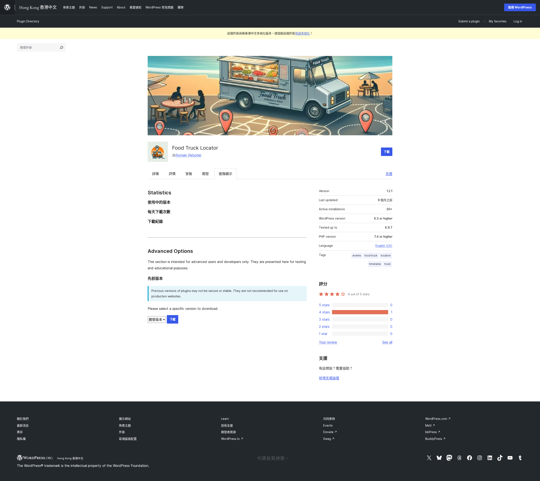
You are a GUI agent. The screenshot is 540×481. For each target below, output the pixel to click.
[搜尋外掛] (61, 47)
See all (387, 342)
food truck (370, 255)
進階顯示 (225, 174)
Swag (329, 438)
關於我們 (23, 418)
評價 (172, 174)
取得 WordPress (520, 7)
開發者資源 (228, 432)
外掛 (122, 432)
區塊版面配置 (128, 438)
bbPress (432, 432)
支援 (389, 174)
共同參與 (329, 418)
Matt (430, 425)
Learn (225, 418)
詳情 (155, 174)
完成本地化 (302, 33)
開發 (205, 174)
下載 (387, 151)
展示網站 (125, 418)
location (386, 255)
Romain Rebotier (188, 155)
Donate (330, 432)
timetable (375, 264)
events (356, 255)
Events (328, 425)
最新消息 (23, 425)
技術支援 (227, 425)
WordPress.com (438, 418)
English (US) (383, 245)
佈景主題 (125, 425)
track (387, 264)
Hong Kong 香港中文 (70, 458)
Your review (328, 342)
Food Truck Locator (195, 148)
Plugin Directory (28, 21)
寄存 (20, 432)
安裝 (188, 174)
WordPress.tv (232, 438)
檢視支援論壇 (329, 378)
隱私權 (21, 438)
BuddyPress (435, 438)
